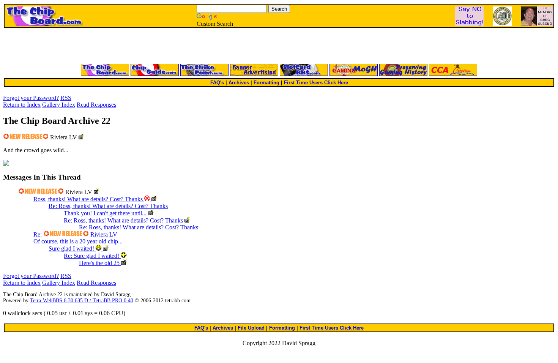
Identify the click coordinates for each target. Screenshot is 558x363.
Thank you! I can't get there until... (106, 213)
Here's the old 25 (100, 263)
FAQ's (217, 82)
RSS (65, 98)
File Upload (251, 328)
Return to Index (22, 104)
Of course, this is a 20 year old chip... (78, 241)
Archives (239, 82)
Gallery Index (58, 104)
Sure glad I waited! (72, 248)
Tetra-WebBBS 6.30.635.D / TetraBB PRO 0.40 (81, 300)
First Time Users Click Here (316, 82)
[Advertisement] (187, 46)
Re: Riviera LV (75, 234)
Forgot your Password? (31, 98)
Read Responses (96, 104)
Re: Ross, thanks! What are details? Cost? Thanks (108, 206)
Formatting (266, 82)
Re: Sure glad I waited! (92, 256)
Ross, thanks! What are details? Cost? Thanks (88, 199)
